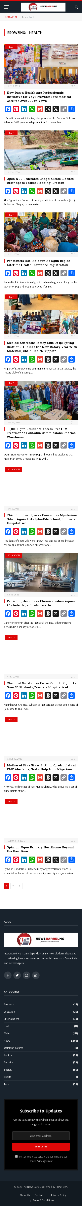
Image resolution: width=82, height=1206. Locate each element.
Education (14, 469)
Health (11, 46)
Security (8, 1062)
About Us (25, 1195)
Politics (8, 1055)
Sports (7, 1076)
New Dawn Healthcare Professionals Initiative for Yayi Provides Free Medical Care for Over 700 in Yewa (39, 97)
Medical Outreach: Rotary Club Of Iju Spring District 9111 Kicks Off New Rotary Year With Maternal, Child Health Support (42, 347)
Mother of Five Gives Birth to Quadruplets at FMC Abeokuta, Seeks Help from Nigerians (41, 767)
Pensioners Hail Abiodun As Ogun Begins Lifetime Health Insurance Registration (38, 263)
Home (24, 16)
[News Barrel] (43, 7)
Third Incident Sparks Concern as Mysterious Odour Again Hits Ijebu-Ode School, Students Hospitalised (42, 519)
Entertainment (11, 1018)
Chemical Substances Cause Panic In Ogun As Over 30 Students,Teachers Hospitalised (41, 685)
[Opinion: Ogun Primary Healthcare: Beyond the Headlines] (41, 818)
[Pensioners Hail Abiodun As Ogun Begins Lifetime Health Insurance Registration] (41, 232)
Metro (7, 1033)
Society (8, 1069)
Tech (6, 1084)
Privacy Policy (35, 1161)
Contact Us (40, 1195)
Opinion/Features (13, 1047)
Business (9, 1004)
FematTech (61, 1186)
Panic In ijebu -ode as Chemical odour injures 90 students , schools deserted (41, 603)
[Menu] (6, 7)
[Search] (76, 7)
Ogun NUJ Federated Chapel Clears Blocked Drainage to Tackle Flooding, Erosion (40, 181)
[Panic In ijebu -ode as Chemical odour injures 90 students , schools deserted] (41, 572)
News (7, 1040)
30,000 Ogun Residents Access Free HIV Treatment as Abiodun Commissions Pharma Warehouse (41, 433)
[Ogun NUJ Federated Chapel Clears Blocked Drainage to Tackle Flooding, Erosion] (41, 150)
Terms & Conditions (43, 1200)
